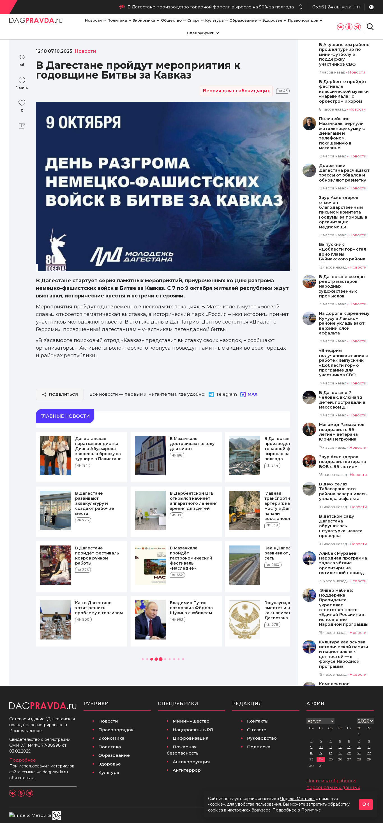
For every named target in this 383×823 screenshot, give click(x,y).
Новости (93, 20)
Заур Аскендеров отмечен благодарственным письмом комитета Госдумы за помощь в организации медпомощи (343, 212)
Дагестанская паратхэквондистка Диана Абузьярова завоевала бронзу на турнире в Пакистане (98, 448)
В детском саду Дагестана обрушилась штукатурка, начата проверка (341, 526)
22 (369, 753)
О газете (256, 729)
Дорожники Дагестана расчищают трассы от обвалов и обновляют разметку (344, 173)
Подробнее (22, 760)
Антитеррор (187, 770)
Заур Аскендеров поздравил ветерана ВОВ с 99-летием (342, 462)
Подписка (258, 746)
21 (359, 753)
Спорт (193, 20)
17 (320, 753)
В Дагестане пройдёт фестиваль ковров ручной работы (97, 555)
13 (348, 747)
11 (330, 747)
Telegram (226, 394)
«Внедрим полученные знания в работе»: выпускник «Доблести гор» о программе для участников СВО (343, 362)
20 (349, 753)
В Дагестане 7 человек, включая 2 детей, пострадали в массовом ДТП (342, 400)
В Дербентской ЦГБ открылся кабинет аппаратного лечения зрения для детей (194, 501)
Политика (117, 20)
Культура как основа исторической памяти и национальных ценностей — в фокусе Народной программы (343, 654)
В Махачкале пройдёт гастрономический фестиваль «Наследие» (191, 558)
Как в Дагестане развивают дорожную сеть (288, 553)
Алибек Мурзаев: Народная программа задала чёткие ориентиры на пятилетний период (343, 563)
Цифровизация (191, 738)
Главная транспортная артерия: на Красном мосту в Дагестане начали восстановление (287, 506)
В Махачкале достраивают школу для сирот (192, 443)
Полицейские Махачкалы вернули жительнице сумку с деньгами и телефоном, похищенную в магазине (342, 133)
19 (340, 753)
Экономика (144, 20)
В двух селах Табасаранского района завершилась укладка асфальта (343, 491)
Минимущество (191, 721)
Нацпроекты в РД (193, 729)
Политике (311, 810)
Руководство (262, 738)
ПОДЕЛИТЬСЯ (63, 394)
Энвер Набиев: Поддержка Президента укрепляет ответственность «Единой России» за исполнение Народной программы (343, 607)
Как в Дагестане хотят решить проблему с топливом (99, 607)
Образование (243, 20)
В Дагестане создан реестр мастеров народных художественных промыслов (342, 286)
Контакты (258, 721)
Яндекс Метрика (297, 798)
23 (311, 759)
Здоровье (272, 20)
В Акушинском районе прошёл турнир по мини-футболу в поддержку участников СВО (344, 54)
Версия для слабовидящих (236, 90)
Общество (171, 20)
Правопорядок (303, 20)
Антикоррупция (191, 761)
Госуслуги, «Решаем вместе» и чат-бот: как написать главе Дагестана (286, 610)
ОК (366, 804)
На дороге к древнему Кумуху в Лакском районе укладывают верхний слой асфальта (344, 323)
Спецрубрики (200, 33)
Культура (214, 20)
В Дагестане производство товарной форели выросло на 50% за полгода (211, 7)
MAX (252, 394)
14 (359, 747)
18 (330, 753)
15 (369, 747)
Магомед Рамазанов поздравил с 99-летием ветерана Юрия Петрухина (341, 432)
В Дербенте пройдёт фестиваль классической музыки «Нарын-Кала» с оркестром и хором (344, 91)
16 (311, 753)
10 (321, 747)
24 (321, 759)
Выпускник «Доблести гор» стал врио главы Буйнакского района (342, 252)
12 (340, 747)
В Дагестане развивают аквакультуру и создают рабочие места (94, 503)
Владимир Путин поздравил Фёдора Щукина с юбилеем (191, 607)
